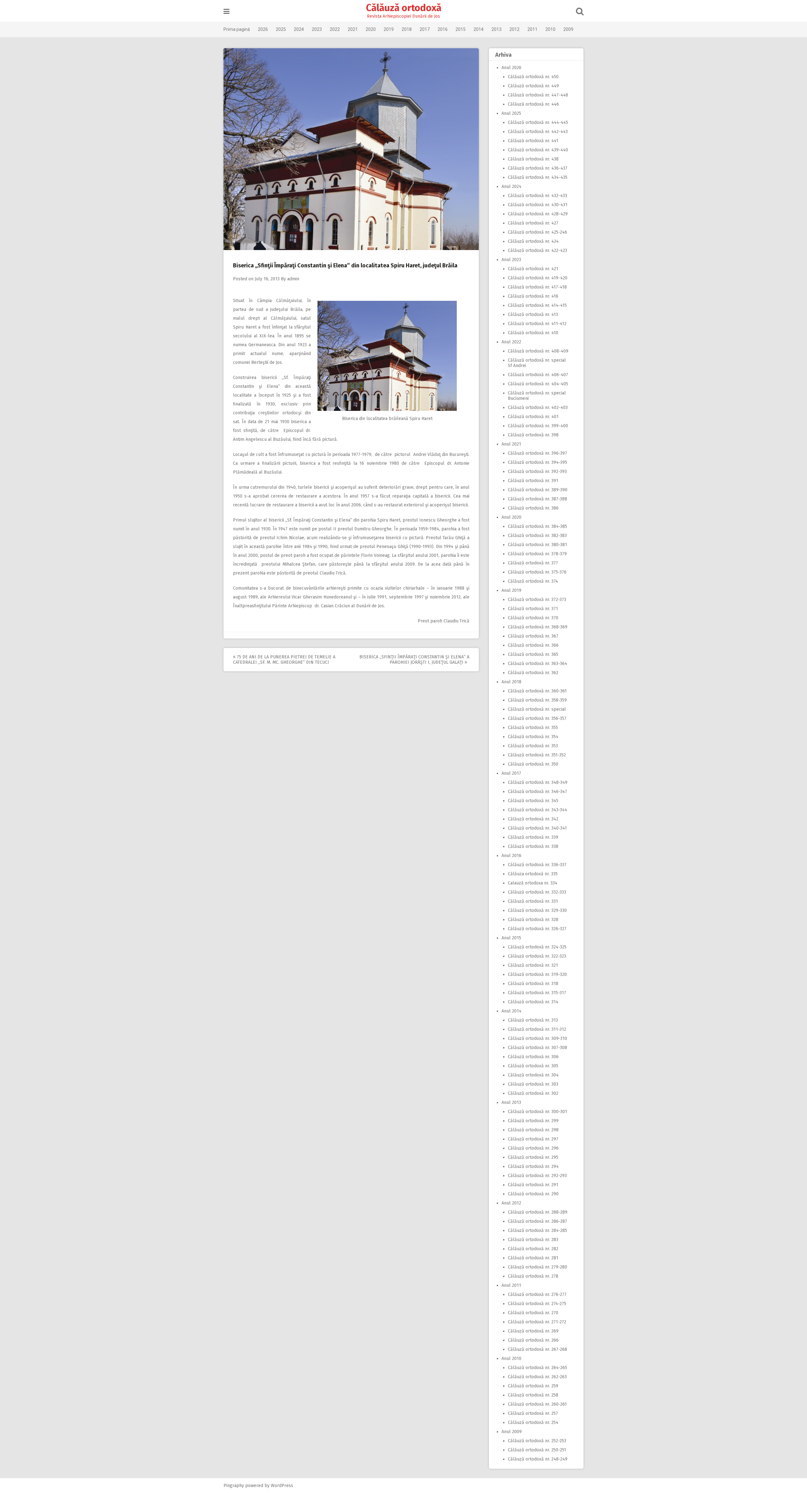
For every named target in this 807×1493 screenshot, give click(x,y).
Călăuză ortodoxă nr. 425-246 (537, 232)
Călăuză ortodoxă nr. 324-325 (537, 947)
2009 (568, 29)
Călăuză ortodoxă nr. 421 (533, 268)
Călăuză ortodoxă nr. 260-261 (537, 1404)
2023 (317, 29)
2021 (353, 29)
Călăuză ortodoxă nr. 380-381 (537, 544)
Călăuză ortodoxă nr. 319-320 (537, 974)
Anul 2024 (511, 186)
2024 (299, 29)
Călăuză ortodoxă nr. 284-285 (537, 1230)
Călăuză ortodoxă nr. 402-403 (538, 407)
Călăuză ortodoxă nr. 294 (533, 1166)
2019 (389, 29)
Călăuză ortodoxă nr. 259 (533, 1386)
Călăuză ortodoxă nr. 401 (533, 416)
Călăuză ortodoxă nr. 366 (533, 645)
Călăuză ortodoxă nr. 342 (533, 819)
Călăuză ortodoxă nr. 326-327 (537, 928)
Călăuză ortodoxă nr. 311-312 (537, 1029)
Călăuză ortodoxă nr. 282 (533, 1248)
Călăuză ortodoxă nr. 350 (533, 764)
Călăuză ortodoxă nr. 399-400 (538, 426)
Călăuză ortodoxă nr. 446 (533, 104)
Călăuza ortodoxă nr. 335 (533, 874)
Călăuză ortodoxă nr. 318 (533, 983)
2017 (425, 29)
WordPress (282, 1485)
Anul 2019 (511, 590)
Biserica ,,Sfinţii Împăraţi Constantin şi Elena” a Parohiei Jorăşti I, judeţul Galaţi (414, 659)
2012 (514, 29)
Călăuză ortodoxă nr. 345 (533, 800)
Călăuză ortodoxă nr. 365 (533, 654)
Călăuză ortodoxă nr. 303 (533, 1084)
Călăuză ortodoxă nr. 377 (533, 563)
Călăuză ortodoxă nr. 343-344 (537, 810)
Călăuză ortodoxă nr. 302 (533, 1093)
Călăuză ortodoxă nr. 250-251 (537, 1450)
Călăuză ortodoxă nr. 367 (533, 636)
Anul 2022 (511, 342)
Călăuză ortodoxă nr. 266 (533, 1340)
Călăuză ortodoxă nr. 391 (533, 480)
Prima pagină (237, 29)
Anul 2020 (511, 517)
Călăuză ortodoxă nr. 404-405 (538, 384)
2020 (371, 29)
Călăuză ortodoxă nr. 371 (533, 608)
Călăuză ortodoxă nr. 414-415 (537, 305)
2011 (532, 29)
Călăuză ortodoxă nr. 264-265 (537, 1367)
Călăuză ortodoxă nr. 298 (533, 1130)
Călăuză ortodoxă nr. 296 (533, 1148)
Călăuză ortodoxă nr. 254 (533, 1422)
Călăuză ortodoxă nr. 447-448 (538, 95)
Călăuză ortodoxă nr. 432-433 (537, 195)
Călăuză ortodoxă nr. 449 (533, 86)
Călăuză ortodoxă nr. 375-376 (537, 572)
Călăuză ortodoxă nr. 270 (533, 1312)
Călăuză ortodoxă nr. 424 (533, 241)
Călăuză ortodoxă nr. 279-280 (537, 1267)
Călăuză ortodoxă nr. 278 (533, 1276)
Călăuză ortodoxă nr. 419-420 (537, 278)
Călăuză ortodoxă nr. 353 (533, 746)
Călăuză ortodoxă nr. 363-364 (537, 663)
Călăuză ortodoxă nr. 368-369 (537, 627)
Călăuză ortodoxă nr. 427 (533, 223)
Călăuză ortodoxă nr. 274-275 (537, 1303)
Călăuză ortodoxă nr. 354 (533, 736)
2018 (407, 29)
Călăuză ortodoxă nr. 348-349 (537, 782)
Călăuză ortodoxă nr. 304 (533, 1075)
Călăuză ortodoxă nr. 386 (533, 508)
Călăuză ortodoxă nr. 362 (533, 672)
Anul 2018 (511, 682)
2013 (496, 29)
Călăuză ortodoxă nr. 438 (533, 159)
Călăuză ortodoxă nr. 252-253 (537, 1440)
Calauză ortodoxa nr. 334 (532, 883)
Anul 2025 (511, 113)
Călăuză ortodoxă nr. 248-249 (537, 1459)
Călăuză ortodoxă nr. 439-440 (538, 150)
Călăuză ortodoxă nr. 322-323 (537, 956)
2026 (263, 29)
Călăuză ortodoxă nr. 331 (533, 901)
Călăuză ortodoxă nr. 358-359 (537, 700)
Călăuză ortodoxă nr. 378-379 (537, 554)
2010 (550, 29)
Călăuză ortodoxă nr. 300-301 (537, 1111)
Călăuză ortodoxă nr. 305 (533, 1066)
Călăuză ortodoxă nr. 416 (533, 296)
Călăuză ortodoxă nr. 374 (533, 581)
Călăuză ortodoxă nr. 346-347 (537, 791)
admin (293, 279)
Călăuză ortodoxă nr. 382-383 (537, 535)
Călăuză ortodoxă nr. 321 (533, 965)
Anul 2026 (511, 67)
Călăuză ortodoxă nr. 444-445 (538, 122)
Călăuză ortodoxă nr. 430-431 (537, 204)
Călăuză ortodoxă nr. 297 (533, 1139)
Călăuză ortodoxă (403, 8)
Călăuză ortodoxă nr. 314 (533, 1002)
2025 (281, 29)
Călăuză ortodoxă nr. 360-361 (537, 691)
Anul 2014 (511, 1011)
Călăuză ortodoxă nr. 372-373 (537, 599)
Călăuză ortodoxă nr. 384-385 (537, 526)
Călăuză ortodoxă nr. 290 (533, 1194)
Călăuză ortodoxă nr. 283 (533, 1239)
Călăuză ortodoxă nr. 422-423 (537, 250)
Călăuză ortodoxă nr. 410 (533, 332)
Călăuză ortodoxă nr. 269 (533, 1331)
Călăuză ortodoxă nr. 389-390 (537, 490)
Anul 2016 (511, 855)
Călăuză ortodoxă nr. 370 (533, 618)
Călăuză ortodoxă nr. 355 (533, 727)
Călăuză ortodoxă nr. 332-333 (537, 892)
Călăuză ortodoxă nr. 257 (533, 1413)
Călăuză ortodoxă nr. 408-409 (538, 351)
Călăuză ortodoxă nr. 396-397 (537, 453)
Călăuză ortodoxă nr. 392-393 (537, 471)
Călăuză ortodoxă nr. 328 (533, 919)
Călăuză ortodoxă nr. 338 (533, 846)
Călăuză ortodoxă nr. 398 (533, 435)
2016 (443, 29)
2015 (461, 29)
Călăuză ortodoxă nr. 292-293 (537, 1175)
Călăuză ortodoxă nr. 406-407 (538, 374)
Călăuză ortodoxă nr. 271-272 (537, 1322)
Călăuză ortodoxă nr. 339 (533, 837)
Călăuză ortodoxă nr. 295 (533, 1157)
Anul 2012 (511, 1203)
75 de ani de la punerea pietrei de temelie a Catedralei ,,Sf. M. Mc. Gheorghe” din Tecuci (284, 659)
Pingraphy (234, 1485)
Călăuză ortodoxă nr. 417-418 (537, 287)
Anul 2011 (511, 1285)
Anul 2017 (511, 773)
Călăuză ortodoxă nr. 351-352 (537, 755)
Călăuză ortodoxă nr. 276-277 (537, 1294)
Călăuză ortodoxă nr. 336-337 (537, 864)
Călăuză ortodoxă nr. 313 (533, 1020)
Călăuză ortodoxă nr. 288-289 (537, 1212)
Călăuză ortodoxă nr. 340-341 (537, 828)
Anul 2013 (511, 1102)
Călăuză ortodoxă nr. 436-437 (537, 168)
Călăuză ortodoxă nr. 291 (533, 1184)
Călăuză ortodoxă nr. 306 (533, 1056)
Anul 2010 (511, 1358)
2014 (478, 29)
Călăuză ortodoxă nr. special (537, 709)
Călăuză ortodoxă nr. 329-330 (537, 910)
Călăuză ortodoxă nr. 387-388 (537, 499)
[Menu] (226, 11)
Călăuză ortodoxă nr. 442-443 (538, 131)
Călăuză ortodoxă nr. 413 (533, 314)
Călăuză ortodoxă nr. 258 (533, 1395)
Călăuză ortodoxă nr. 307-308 (537, 1047)
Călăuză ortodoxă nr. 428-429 (538, 214)
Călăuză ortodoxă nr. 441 (533, 140)
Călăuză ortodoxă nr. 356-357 (537, 718)
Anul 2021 (511, 444)
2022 (335, 29)
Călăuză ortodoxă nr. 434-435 (537, 177)
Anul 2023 (511, 259)
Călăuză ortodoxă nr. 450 (533, 76)
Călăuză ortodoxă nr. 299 (533, 1120)
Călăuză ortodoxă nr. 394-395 (537, 462)
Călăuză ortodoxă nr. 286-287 (537, 1221)
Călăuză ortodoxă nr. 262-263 (537, 1376)
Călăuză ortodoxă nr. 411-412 (537, 323)
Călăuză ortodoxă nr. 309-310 (537, 1038)
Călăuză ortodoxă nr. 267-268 (537, 1349)
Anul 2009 (512, 1431)
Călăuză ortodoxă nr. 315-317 (537, 992)
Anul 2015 (511, 938)
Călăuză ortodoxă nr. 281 (533, 1258)
